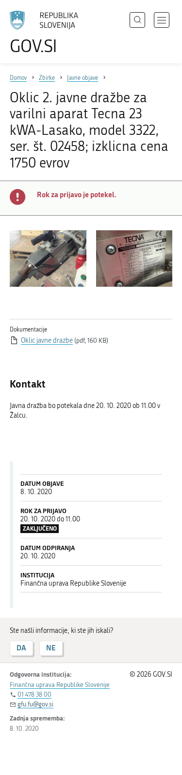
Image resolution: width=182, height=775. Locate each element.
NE (51, 648)
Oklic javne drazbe (47, 340)
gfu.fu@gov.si (35, 704)
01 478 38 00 (34, 694)
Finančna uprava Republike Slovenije (60, 684)
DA (21, 648)
